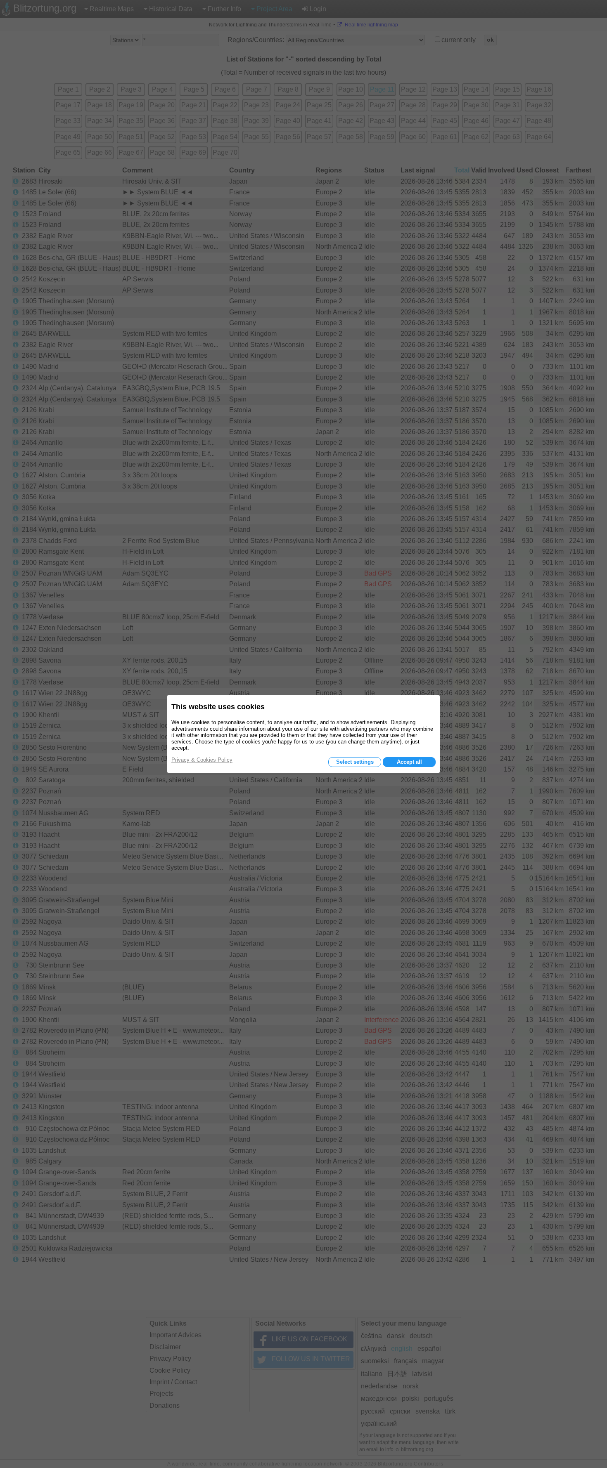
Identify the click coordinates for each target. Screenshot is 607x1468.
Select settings (355, 762)
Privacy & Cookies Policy (201, 760)
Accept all (409, 762)
